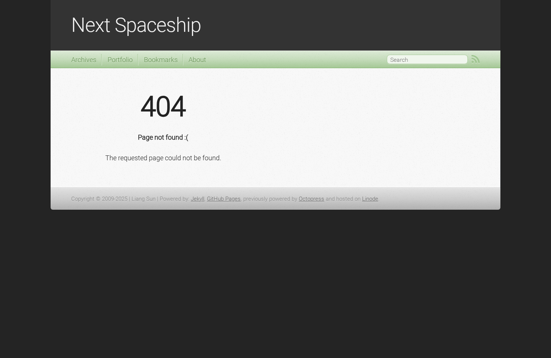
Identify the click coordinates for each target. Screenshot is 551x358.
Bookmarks (161, 60)
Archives (83, 60)
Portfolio (120, 60)
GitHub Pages (224, 198)
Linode (370, 198)
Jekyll (197, 198)
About (197, 60)
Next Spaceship (136, 25)
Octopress (311, 198)
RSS (476, 59)
